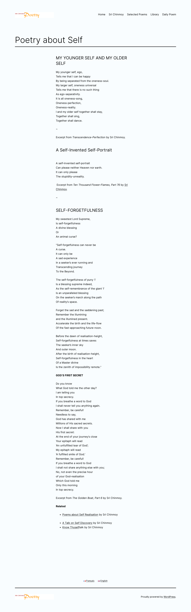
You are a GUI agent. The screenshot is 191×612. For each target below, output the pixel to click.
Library (155, 14)
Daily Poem (169, 14)
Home (101, 14)
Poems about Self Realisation (80, 514)
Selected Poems (137, 14)
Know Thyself (70, 527)
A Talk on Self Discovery (77, 522)
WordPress (169, 596)
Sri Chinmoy (116, 14)
